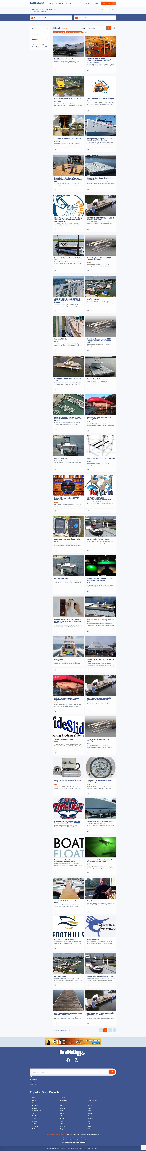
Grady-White (63, 1100)
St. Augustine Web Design (79, 1148)
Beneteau (35, 1105)
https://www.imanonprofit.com (56, 1134)
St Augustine (91, 1148)
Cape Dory (35, 1116)
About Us (32, 1082)
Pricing (68, 3)
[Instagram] (107, 9)
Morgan (62, 1129)
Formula (62, 1097)
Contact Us (33, 1084)
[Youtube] (111, 9)
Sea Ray (90, 1113)
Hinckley (62, 1110)
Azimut (34, 1100)
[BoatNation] (37, 3)
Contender (35, 1129)
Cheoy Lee (35, 1123)
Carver (34, 1118)
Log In (87, 3)
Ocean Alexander (93, 1100)
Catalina (34, 1121)
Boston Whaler (36, 1110)
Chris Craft (35, 1126)
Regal (89, 1108)
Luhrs (61, 1123)
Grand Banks (63, 1103)
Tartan (89, 1121)
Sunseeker (91, 1118)
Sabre (89, 1110)
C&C (33, 1113)
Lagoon (62, 1121)
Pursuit (90, 1105)
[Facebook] (103, 9)
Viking (89, 1126)
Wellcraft (90, 1129)
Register (96, 3)
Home (51, 3)
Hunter (62, 1113)
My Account (33, 1079)
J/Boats (62, 1116)
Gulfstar (62, 1105)
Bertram (34, 1108)
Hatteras (62, 1108)
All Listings (59, 3)
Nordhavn (90, 1097)
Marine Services (50, 9)
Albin (33, 1097)
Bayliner (34, 1103)
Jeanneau (63, 1118)
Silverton (90, 1116)
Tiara (89, 1123)
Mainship (62, 1126)
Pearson (90, 1103)
